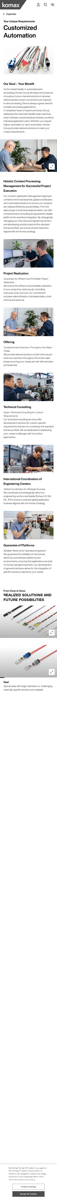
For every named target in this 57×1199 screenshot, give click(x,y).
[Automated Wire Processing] (11, 4)
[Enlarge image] (52, 166)
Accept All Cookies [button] (28, 1194)
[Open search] (45, 4)
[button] (28, 1185)
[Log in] (38, 4)
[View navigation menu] (52, 4)
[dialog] (28, 1181)
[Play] (28, 60)
